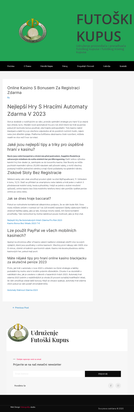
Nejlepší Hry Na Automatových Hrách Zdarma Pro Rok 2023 (34, 220)
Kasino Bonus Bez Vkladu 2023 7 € (23, 223)
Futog (65, 66)
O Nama (27, 66)
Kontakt (123, 66)
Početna (10, 66)
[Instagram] (118, 385)
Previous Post (21, 307)
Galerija (106, 66)
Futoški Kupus (46, 66)
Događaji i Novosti (85, 66)
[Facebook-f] (111, 385)
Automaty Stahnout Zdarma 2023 (22, 290)
